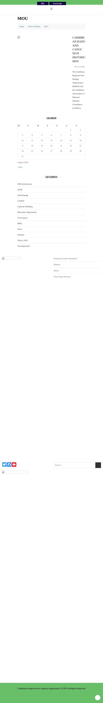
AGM (19, 190)
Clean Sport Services (62, 277)
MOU (19, 223)
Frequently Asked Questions (65, 258)
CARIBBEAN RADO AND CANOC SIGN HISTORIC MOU (78, 49)
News (19, 229)
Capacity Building (25, 206)
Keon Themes (64, 694)
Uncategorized (23, 246)
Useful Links (57, 3)
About (56, 271)
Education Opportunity (27, 212)
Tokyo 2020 (22, 240)
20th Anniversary (24, 184)
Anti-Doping (22, 195)
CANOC (21, 201)
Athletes (57, 264)
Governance (22, 218)
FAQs (43, 3)
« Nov (20, 167)
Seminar (20, 235)
